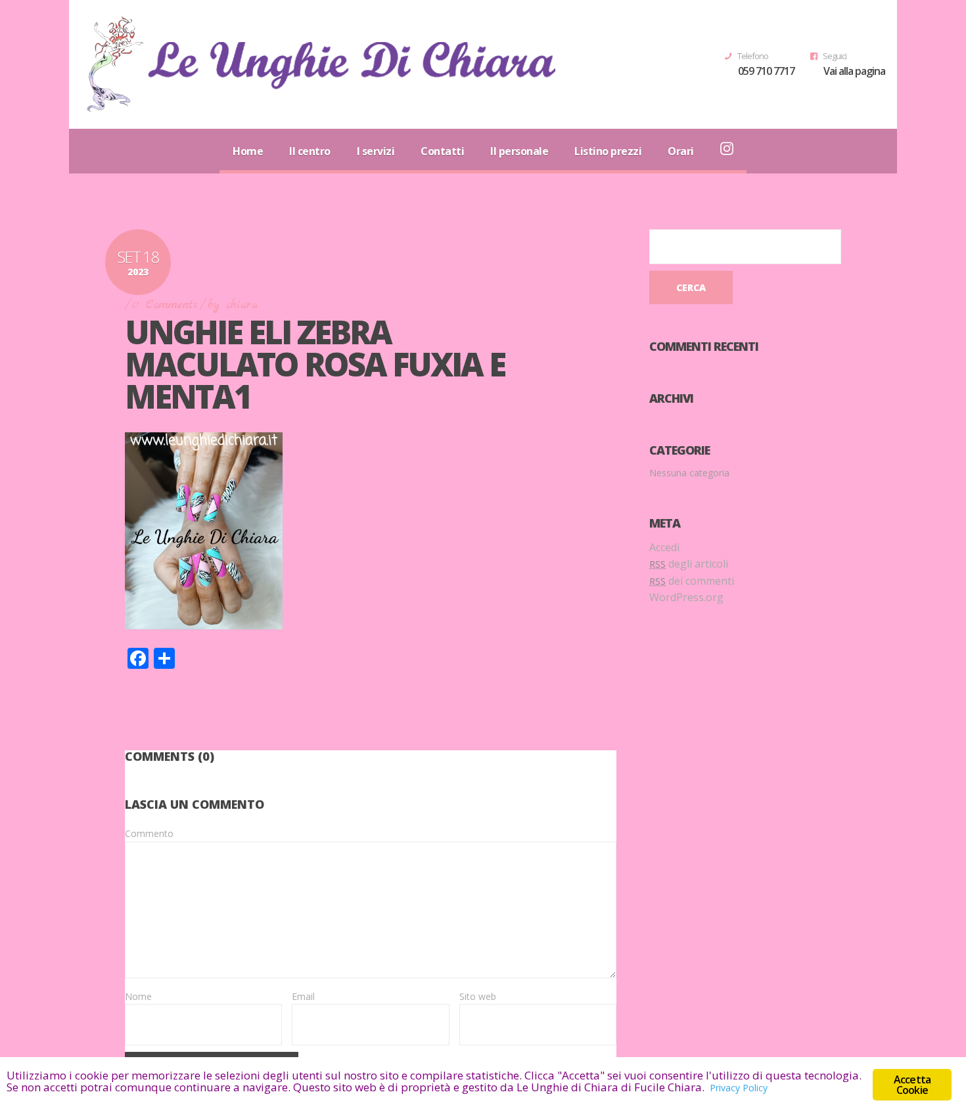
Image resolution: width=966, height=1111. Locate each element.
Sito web (477, 996)
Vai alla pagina (854, 71)
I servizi (376, 151)
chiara (242, 305)
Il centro (310, 151)
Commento (149, 833)
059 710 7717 (766, 71)
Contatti (442, 151)
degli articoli (688, 563)
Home (248, 151)
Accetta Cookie (912, 1084)
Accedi (664, 547)
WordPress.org (686, 597)
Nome (138, 996)
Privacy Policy (739, 1087)
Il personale (519, 151)
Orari (681, 151)
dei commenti (691, 581)
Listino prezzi (607, 151)
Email (303, 996)
